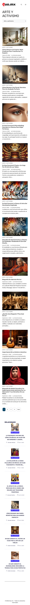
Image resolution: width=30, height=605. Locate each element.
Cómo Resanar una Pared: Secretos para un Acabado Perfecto (14, 88)
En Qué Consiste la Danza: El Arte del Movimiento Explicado (14, 204)
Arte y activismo (7, 47)
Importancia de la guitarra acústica (14, 352)
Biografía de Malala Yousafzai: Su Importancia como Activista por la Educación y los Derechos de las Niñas (13, 391)
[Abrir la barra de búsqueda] (21, 4)
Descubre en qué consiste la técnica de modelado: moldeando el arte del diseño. (14, 241)
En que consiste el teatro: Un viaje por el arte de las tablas (13, 166)
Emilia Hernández (11, 545)
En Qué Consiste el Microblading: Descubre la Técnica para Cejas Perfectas (13, 127)
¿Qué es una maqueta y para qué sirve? (13, 314)
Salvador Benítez (11, 442)
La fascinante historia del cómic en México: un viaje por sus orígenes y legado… (15, 437)
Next (18, 409)
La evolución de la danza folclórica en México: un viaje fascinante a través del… (15, 463)
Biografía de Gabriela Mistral (11, 279)
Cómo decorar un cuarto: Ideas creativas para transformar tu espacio (12, 51)
